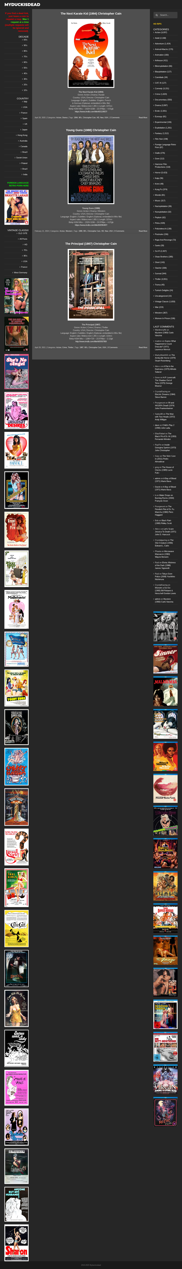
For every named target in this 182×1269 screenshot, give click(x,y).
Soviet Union (21, 157)
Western (69, 231)
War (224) (159, 307)
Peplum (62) (160, 217)
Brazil (24, 152)
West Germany (20, 272)
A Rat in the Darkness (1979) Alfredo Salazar (165, 369)
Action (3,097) (161, 32)
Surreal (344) (160, 273)
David (157, 487)
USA (106, 118)
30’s (25, 79)
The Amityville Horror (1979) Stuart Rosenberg (165, 358)
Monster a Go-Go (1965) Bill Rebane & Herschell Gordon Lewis (165, 590)
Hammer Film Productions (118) (162, 165)
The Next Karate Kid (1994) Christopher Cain (91, 13)
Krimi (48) (159, 184)
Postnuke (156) (161, 234)
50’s (25, 68)
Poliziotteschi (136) (163, 228)
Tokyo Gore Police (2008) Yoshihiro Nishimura (165, 576)
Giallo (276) (160, 153)
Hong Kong (22, 135)
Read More (143, 118)
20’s (25, 84)
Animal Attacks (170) (164, 49)
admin (157, 478)
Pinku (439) (160, 223)
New (101, 118)
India (25, 174)
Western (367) (161, 313)
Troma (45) (160, 285)
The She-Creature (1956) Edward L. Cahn (164, 543)
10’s (25, 90)
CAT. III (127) (160, 83)
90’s (25, 45)
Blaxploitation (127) (163, 71)
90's (80, 118)
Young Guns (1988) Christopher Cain (91, 130)
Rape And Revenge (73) (165, 240)
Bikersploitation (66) (163, 66)
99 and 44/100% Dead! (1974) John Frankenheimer (164, 405)
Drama (64, 118)
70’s (25, 56)
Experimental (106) (163, 122)
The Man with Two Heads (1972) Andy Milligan (165, 417)
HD (98, 118)
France (24, 113)
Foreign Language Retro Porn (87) (165, 145)
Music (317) (160, 200)
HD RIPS (157, 24)
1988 (80, 231)
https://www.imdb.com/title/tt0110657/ (91, 111)
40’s (25, 73)
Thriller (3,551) (161, 279)
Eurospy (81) (160, 116)
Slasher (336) (161, 268)
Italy (25, 101)
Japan (24, 129)
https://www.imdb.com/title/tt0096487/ (91, 225)
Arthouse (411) (161, 60)
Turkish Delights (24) (164, 290)
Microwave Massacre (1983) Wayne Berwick (164, 554)
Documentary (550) (163, 100)
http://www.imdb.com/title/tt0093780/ (91, 341)
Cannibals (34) (161, 77)
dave (157, 425)
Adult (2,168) (160, 38)
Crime (64, 347)
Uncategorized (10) (163, 296)
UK (26, 124)
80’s (25, 51)
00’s (25, 40)
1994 (76, 118)
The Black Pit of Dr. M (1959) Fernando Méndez (165, 436)
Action (58, 118)
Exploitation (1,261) (163, 128)
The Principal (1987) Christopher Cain (91, 243)
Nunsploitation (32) (163, 212)
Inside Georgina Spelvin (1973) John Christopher (165, 447)
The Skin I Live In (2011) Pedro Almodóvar (165, 459)
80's (84, 231)
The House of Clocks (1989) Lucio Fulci (164, 470)
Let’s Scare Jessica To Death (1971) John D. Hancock (165, 532)
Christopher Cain (89, 118)
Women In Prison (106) (165, 318)
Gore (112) (159, 158)
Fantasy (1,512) (162, 133)
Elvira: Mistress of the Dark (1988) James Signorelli (165, 565)
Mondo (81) (160, 195)
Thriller (70, 347)
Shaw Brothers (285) (164, 257)
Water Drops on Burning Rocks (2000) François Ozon (164, 498)
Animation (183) (162, 55)
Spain (24, 118)
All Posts (23, 239)
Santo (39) (159, 245)
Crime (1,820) (161, 94)
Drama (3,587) (161, 105)
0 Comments (119, 231)
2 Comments (115, 118)
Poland (24, 163)
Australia (23, 141)
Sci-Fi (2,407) (161, 251)
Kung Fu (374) (161, 189)
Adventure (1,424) (163, 43)
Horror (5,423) (161, 172)
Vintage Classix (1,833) (165, 301)
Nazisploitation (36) (163, 206)
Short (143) (160, 262)
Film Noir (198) (161, 139)
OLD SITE (22, 233)
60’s (25, 62)
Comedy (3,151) (162, 88)
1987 (81, 347)
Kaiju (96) (159, 178)
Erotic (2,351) (161, 111)
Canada (24, 146)
